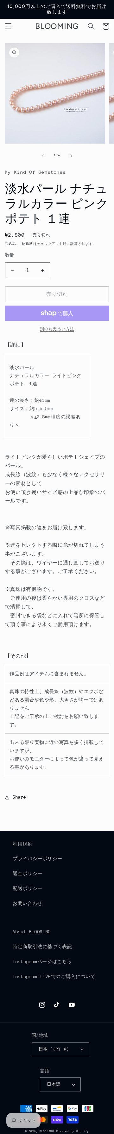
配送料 (27, 244)
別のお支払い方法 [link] (57, 329)
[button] (8, 26)
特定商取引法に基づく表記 (42, 946)
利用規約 (23, 844)
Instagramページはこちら (42, 961)
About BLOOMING (32, 931)
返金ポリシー (27, 873)
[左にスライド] (43, 156)
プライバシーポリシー (37, 858)
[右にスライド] (71, 156)
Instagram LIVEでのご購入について (54, 976)
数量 (9, 255)
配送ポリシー (27, 888)
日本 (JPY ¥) (54, 1049)
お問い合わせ (27, 903)
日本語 (53, 1084)
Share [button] (19, 797)
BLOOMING (47, 1131)
